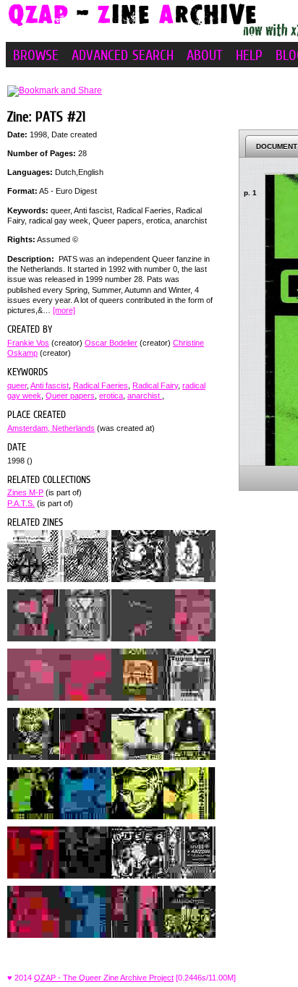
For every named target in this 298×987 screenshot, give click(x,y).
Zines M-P (25, 492)
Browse (36, 55)
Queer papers (70, 395)
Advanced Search (123, 55)
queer (17, 385)
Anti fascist (49, 385)
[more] (64, 310)
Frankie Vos (28, 342)
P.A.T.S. (21, 503)
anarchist (144, 395)
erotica (111, 395)
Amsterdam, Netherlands (51, 428)
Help (249, 55)
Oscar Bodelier (111, 342)
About (205, 55)
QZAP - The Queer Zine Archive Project (104, 977)
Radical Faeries (100, 385)
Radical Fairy (155, 385)
